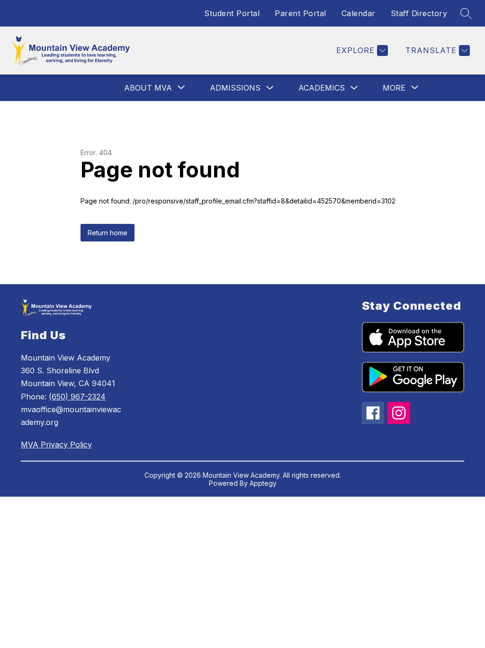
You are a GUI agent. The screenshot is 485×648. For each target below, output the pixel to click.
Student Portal (232, 13)
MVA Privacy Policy (56, 444)
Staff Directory (419, 13)
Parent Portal (300, 13)
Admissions (235, 88)
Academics (321, 88)
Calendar (358, 13)
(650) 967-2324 (77, 396)
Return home (107, 233)
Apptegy (263, 483)
